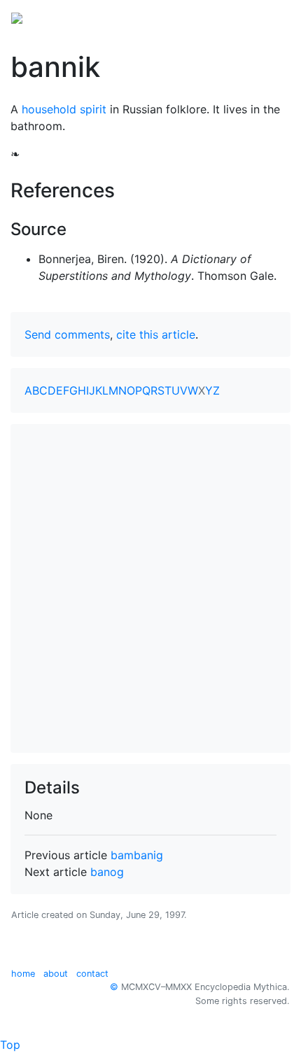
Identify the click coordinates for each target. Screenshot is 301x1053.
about (55, 973)
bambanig (137, 855)
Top (10, 1045)
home (23, 973)
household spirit (64, 109)
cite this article (155, 334)
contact (92, 973)
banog (107, 872)
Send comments (67, 334)
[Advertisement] (150, 588)
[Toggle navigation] (270, 17)
